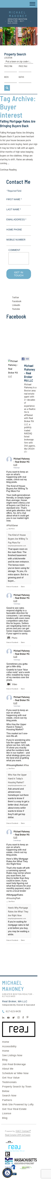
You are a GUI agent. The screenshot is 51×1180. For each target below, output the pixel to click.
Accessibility (9, 1046)
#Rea (26, 765)
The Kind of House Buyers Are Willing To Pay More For (18, 538)
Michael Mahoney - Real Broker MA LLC (21, 461)
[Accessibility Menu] (7, 1173)
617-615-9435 (13, 1011)
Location (8, 57)
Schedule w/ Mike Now (15, 1073)
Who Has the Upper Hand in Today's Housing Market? (17, 778)
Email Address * (16, 219)
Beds (6, 77)
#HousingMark (13, 898)
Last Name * (13, 209)
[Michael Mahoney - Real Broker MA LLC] (13, 369)
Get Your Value (11, 1077)
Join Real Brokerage (14, 1064)
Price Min (8, 66)
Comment (14, 250)
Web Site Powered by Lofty (18, 1104)
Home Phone (14, 229)
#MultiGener (12, 525)
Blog (4, 1059)
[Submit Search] (7, 88)
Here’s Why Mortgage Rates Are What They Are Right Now (18, 911)
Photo (14, 637)
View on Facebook (12, 586)
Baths (21, 77)
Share (23, 586)
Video (14, 684)
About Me (7, 1068)
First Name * (14, 199)
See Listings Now (12, 1055)
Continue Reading (8, 169)
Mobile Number (16, 239)
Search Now (9, 1095)
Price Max (23, 66)
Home (5, 1041)
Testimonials (9, 1082)
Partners (7, 1100)
